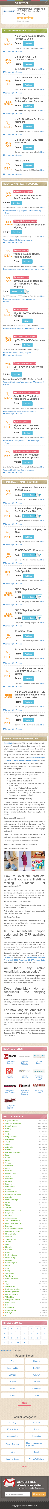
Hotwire (36, 1361)
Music (7, 1160)
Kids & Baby (9, 1139)
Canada (8, 1189)
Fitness (7, 1202)
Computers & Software (13, 1194)
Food (7, 1155)
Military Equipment (12, 1291)
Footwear (8, 1184)
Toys (7, 1284)
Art (6, 1281)
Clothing (8, 1128)
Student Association (12, 1278)
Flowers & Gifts (10, 1234)
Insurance (8, 1260)
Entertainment (10, 1186)
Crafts (7, 1252)
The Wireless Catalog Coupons (10, 1107)
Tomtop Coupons (39, 1062)
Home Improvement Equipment (34, 1444)
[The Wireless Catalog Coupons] (10, 1100)
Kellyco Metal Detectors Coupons (24, 1092)
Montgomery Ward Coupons (10, 1091)
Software (36, 1422)
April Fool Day (10, 1286)
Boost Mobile (12, 1367)
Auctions (8, 1207)
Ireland (7, 1265)
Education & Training (12, 1231)
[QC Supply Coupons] (39, 1085)
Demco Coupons (24, 1077)
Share (19, 51)
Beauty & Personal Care (13, 1223)
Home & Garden (11, 1126)
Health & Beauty (11, 1255)
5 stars (31, 17)
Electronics (9, 1178)
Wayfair (36, 1374)
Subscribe (39, 1494)
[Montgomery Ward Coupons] (10, 1085)
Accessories (12, 1436)
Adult (7, 1244)
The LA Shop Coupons (10, 1062)
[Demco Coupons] (25, 1071)
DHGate (36, 1381)
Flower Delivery (12, 1444)
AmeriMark (8, 743)
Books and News (11, 1192)
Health (7, 1157)
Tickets (7, 1205)
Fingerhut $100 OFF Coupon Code (32, 960)
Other (7, 1268)
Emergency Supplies (12, 1299)
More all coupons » (16, 210)
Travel (7, 1142)
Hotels (12, 1452)
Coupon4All (21, 2)
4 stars (28, 17)
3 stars (25, 17)
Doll (6, 1305)
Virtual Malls (9, 1297)
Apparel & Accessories (13, 1123)
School (7, 1168)
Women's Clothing (36, 1458)
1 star (18, 17)
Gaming (8, 1176)
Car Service (9, 1307)
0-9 (5, 1328)
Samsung (36, 1388)
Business (8, 1226)
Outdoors (8, 1181)
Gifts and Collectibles (12, 1152)
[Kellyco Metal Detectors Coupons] (25, 1085)
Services (8, 1150)
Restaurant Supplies (12, 1289)
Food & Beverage (11, 1199)
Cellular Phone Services (14, 1228)
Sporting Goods (12, 1458)
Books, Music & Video (13, 1210)
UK (6, 1315)
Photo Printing (10, 1302)
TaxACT (36, 1367)
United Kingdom (11, 1263)
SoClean (12, 1374)
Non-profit (8, 1249)
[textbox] (17, 1494)
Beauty (7, 1131)
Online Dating (10, 1257)
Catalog (8, 1163)
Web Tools (9, 1276)
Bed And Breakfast (12, 1294)
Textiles (8, 1242)
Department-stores (12, 1121)
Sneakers (8, 1171)
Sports (7, 1144)
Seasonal (8, 1236)
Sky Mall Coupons (10, 1077)
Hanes (36, 1395)
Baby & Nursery (10, 1136)
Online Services (11, 1218)
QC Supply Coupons (39, 1091)
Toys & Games (10, 1239)
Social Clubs (9, 1273)
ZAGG (12, 1388)
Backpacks (9, 1165)
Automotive (9, 1147)
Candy (7, 1270)
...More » (42, 48)
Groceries (8, 1215)
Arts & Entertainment (12, 1221)
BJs (12, 1361)
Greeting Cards (10, 1173)
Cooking (8, 1134)
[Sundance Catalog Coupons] (39, 1071)
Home (3, 1350)
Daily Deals (9, 1213)
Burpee (13, 1381)
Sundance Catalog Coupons (39, 1077)
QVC (12, 1395)
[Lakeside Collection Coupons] (25, 1056)
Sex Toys (8, 1313)
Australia (8, 1197)
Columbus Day (10, 1310)
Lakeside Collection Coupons (24, 1063)
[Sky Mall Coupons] (10, 1071)
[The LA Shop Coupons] (10, 1056)
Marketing (8, 1247)
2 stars (21, 17)
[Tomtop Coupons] (39, 1056)
